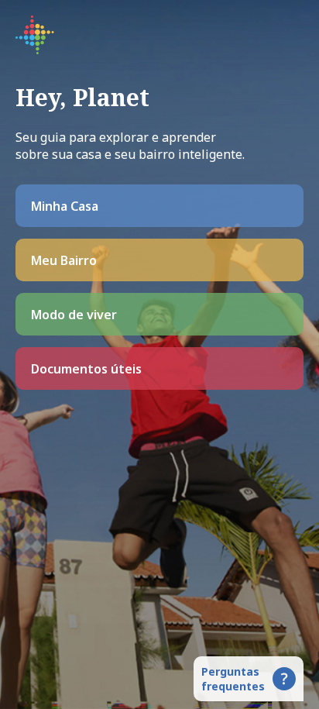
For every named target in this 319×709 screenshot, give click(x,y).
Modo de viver (74, 314)
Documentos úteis (86, 368)
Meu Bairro (64, 260)
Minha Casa (64, 206)
